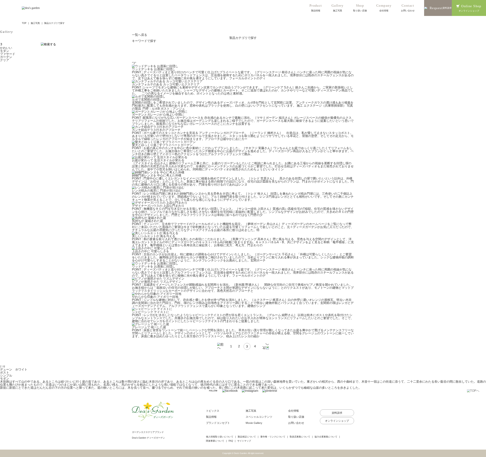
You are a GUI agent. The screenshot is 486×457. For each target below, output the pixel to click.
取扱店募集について (300, 437)
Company (383, 8)
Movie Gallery (254, 422)
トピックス (212, 410)
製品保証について (247, 437)
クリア (4, 60)
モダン (4, 51)
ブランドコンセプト (218, 422)
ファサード (7, 54)
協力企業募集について (326, 437)
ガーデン (6, 57)
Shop (360, 8)
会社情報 (293, 410)
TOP (24, 23)
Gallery (337, 8)
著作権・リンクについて (272, 437)
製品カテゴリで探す (243, 37)
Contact (408, 8)
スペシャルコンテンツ (259, 416)
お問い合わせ (296, 422)
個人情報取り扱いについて (219, 437)
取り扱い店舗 (296, 416)
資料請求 (337, 412)
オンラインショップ (337, 420)
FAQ (231, 441)
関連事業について (215, 441)
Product (315, 8)
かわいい (6, 48)
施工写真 (35, 23)
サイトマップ (244, 441)
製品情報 (211, 416)
